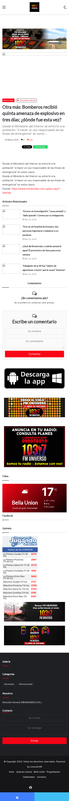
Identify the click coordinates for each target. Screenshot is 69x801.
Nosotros (7, 693)
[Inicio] (34, 7)
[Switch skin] (65, 8)
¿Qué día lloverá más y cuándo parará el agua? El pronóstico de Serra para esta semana (41, 250)
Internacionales (26, 684)
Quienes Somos (24, 772)
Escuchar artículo (28, 100)
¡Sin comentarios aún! (34, 298)
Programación (53, 772)
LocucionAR (36, 766)
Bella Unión (39, 772)
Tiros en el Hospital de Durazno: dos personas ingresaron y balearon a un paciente (40, 230)
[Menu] (4, 8)
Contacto (7, 710)
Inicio (11, 772)
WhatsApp (41, 147)
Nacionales (8, 100)
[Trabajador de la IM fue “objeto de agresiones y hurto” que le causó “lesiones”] (11, 269)
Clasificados (29, 777)
